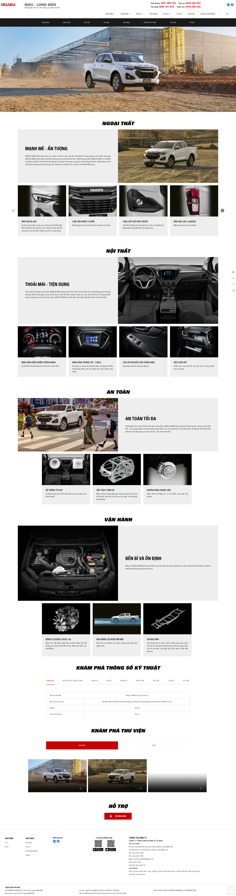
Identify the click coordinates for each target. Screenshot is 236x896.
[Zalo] (228, 4)
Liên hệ (28, 855)
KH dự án (191, 14)
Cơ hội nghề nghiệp (32, 851)
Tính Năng (153, 14)
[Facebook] (232, 4)
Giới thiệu (29, 843)
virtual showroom (207, 14)
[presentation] (13, 210)
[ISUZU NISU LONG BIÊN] (8, 4)
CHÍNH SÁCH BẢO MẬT (12, 887)
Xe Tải (6, 847)
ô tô (6, 843)
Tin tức (179, 14)
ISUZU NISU (30, 838)
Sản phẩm (9, 838)
